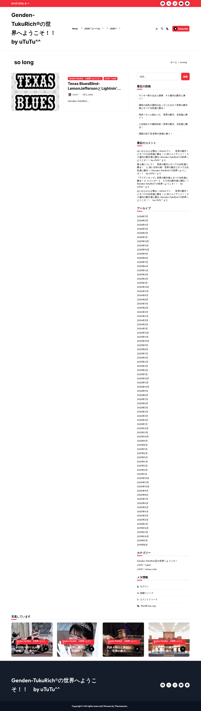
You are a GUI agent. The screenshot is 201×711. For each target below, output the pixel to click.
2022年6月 (142, 403)
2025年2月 (142, 278)
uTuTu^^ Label (110, 78)
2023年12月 (143, 332)
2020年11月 (143, 482)
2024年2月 (142, 324)
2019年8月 (142, 544)
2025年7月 (142, 262)
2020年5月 (142, 507)
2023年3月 (142, 366)
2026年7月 (142, 216)
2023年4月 (142, 361)
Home (75, 28)
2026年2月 (142, 233)
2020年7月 (142, 499)
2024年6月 (142, 307)
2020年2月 (142, 519)
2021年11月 (142, 432)
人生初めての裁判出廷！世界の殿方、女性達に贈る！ (163, 125)
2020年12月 (143, 478)
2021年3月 (142, 465)
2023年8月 (142, 349)
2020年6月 (142, 503)
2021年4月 (142, 461)
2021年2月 (142, 470)
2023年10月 (143, 341)
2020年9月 (142, 490)
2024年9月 (142, 295)
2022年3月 (142, 416)
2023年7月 (142, 353)
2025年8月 (142, 258)
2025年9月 (142, 253)
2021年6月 (142, 453)
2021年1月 (142, 474)
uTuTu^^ (75, 94)
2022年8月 (142, 395)
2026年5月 (142, 220)
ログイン (144, 586)
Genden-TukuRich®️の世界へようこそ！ (85, 78)
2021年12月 (142, 428)
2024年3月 (142, 320)
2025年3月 (142, 274)
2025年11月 (142, 245)
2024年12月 (143, 287)
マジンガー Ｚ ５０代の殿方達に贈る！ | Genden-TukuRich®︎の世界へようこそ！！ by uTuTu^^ (162, 183)
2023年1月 (142, 374)
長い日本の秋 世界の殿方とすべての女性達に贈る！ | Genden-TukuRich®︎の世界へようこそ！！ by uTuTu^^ (163, 170)
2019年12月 (142, 528)
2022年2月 (142, 420)
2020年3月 (142, 515)
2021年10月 (143, 436)
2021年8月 (142, 445)
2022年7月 (142, 399)
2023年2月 (142, 370)
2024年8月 (142, 299)
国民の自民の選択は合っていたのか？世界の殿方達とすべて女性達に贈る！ (163, 106)
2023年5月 (142, 357)
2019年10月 (143, 536)
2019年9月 (142, 540)
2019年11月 (142, 532)
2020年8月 (142, 494)
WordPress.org (148, 605)
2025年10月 (143, 249)
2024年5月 (142, 312)
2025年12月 (143, 241)
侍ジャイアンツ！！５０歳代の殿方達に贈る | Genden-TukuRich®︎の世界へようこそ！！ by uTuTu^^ (163, 157)
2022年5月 (142, 407)
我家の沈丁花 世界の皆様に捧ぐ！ (156, 133)
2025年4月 (142, 270)
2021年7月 (142, 449)
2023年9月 (142, 345)
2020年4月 (142, 511)
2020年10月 (143, 486)
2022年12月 (143, 378)
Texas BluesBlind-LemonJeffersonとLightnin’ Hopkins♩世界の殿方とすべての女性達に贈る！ (96, 90)
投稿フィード (146, 593)
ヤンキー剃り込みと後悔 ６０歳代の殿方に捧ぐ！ (162, 97)
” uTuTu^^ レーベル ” (92, 28)
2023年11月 (142, 336)
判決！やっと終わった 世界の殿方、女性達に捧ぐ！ (163, 116)
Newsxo (107, 706)
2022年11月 (142, 382)
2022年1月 (142, 424)
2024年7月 (142, 303)
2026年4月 (142, 224)
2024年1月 (142, 328)
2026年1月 (142, 237)
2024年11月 (143, 291)
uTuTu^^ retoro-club (146, 569)
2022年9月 (142, 390)
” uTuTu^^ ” (113, 28)
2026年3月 (142, 228)
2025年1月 (142, 282)
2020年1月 (142, 524)
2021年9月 (142, 440)
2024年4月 (142, 316)
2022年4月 (142, 411)
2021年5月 (142, 457)
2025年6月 (142, 266)
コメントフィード (149, 599)
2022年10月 (143, 386)
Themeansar (121, 706)
